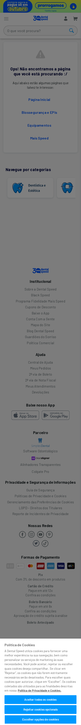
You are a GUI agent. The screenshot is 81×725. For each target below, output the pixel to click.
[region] (40, 682)
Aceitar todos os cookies (40, 699)
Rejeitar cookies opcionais (40, 709)
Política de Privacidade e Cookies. (39, 690)
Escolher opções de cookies (40, 719)
